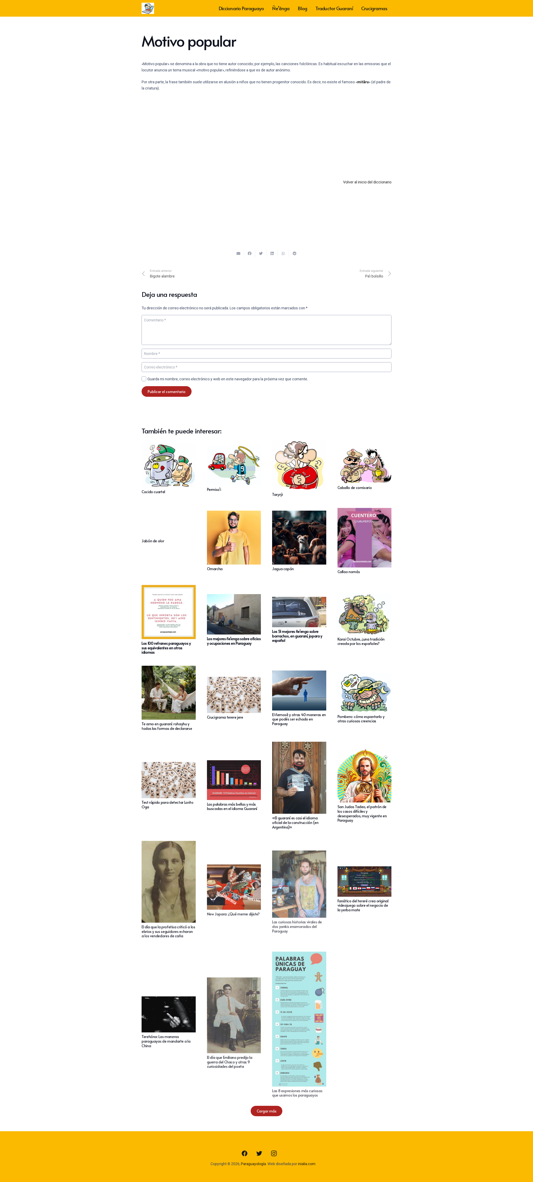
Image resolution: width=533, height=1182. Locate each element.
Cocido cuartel (153, 491)
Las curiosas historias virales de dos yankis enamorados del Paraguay (297, 923)
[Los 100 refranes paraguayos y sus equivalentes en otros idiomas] (169, 588)
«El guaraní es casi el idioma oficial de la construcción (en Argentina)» (295, 822)
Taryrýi (277, 494)
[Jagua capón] (299, 513)
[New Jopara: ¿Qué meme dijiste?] (234, 866)
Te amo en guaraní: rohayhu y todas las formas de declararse (167, 726)
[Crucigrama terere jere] (234, 680)
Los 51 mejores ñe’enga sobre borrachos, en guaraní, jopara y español (297, 636)
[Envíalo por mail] (238, 253)
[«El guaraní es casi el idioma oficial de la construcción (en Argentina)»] (299, 745)
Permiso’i (214, 489)
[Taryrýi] (299, 443)
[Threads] (288, 1153)
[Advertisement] (266, 126)
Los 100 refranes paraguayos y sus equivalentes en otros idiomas (166, 648)
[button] (295, 70)
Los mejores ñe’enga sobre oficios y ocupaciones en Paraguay (234, 641)
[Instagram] (273, 1153)
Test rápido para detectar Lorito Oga (167, 804)
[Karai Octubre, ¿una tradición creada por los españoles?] (364, 597)
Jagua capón (283, 568)
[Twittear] (260, 253)
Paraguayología (253, 1164)
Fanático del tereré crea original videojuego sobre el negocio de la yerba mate (363, 905)
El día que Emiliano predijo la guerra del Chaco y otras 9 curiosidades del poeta (229, 1060)
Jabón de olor (153, 540)
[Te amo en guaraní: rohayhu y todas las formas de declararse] (169, 669)
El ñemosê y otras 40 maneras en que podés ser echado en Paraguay (299, 719)
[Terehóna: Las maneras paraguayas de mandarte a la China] (169, 999)
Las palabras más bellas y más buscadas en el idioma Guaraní (232, 806)
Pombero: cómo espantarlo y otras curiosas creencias (361, 719)
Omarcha (215, 568)
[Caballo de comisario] (364, 450)
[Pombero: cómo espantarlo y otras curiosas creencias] (364, 676)
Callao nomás (348, 571)
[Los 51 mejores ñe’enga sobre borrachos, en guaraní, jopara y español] (299, 600)
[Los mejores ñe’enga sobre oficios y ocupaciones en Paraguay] (234, 597)
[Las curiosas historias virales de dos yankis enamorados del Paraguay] (299, 851)
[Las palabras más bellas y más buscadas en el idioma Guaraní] (234, 763)
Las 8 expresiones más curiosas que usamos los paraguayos (297, 1090)
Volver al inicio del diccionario (367, 182)
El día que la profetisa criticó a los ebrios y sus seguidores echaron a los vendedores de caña (168, 931)
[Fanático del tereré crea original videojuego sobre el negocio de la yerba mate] (364, 869)
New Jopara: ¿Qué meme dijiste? (233, 912)
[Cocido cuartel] (169, 446)
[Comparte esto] (249, 253)
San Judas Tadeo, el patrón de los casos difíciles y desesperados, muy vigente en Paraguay (362, 813)
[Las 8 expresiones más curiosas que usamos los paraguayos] (299, 952)
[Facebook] (244, 1153)
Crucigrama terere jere (225, 717)
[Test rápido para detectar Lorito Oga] (169, 765)
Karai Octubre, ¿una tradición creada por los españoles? (361, 641)
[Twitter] (259, 1153)
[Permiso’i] (234, 448)
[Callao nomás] (364, 511)
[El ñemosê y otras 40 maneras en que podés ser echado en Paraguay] (299, 673)
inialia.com (306, 1164)
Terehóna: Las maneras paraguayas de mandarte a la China (166, 1040)
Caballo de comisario (354, 487)
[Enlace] (148, 8)
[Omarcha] (234, 513)
